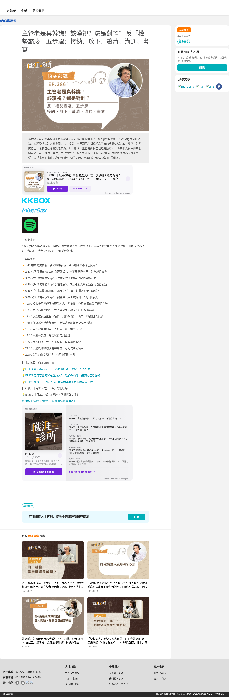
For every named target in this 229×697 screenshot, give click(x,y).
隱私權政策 (8, 694)
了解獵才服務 (116, 673)
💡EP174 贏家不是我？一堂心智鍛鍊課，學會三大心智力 (56, 369)
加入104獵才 (160, 678)
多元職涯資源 (72, 683)
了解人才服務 (72, 678)
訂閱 (202, 67)
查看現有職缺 (72, 673)
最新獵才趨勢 (116, 678)
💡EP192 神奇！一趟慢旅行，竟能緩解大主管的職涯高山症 (57, 382)
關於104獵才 (160, 673)
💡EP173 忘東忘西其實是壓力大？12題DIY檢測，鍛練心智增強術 (61, 375)
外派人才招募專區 (118, 683)
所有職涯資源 (8, 21)
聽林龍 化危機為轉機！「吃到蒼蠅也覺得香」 (49, 401)
